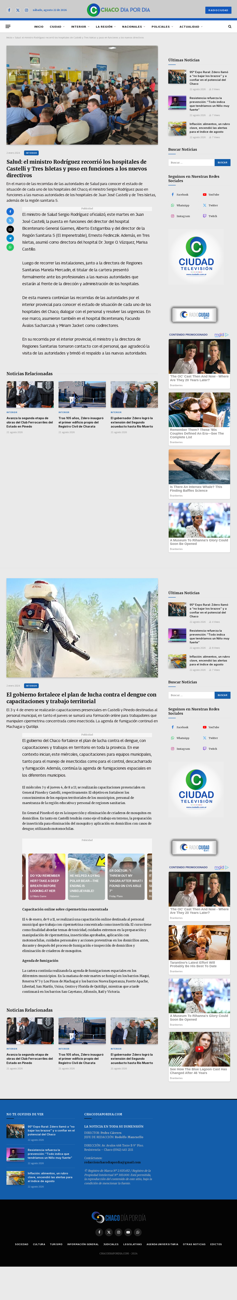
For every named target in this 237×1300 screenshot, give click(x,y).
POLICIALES (161, 26)
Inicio (9, 37)
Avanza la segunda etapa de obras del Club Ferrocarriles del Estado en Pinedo (29, 422)
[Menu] (8, 26)
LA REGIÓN (104, 26)
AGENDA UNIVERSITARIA (162, 1244)
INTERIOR (78, 26)
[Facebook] (10, 211)
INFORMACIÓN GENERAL (83, 1244)
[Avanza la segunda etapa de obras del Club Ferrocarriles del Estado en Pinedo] (30, 394)
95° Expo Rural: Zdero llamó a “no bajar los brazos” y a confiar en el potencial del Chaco (209, 77)
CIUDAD (55, 26)
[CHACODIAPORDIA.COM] (119, 10)
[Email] (10, 229)
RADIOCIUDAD (218, 10)
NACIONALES (132, 26)
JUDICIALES (111, 1244)
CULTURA (39, 1244)
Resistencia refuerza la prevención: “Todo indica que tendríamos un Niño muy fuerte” (209, 103)
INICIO (39, 26)
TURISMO (56, 1244)
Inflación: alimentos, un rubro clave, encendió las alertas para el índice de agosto (210, 127)
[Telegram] (10, 238)
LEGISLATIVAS (132, 1244)
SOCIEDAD (21, 1244)
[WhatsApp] (10, 247)
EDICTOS (216, 1244)
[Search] (229, 26)
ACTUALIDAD (190, 26)
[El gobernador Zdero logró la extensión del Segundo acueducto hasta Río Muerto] (134, 394)
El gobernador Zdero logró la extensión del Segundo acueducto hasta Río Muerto (132, 422)
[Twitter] (10, 220)
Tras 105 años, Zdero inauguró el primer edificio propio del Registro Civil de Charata (81, 422)
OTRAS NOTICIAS (194, 1244)
